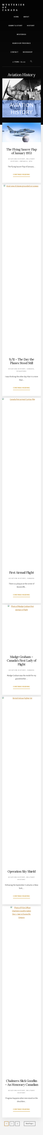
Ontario (24, 161)
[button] (31, 61)
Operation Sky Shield (22, 871)
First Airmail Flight (21, 573)
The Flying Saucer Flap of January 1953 (21, 151)
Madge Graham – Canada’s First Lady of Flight (21, 660)
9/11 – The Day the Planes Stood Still (21, 361)
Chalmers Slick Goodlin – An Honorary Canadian (21, 1083)
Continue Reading (21, 175)
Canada (30, 369)
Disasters (21, 371)
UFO (30, 161)
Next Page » (30, 1124)
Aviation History (16, 159)
